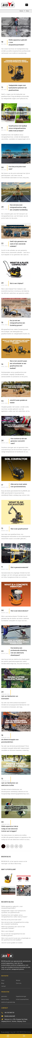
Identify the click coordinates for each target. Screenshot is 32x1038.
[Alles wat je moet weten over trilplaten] (8, 878)
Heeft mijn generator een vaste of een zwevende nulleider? (13, 927)
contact (3, 986)
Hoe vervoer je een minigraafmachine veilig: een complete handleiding (15, 923)
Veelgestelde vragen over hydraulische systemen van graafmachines (13, 911)
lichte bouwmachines (22, 999)
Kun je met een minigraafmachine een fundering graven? (13, 934)
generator (4, 997)
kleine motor (5, 999)
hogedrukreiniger (21, 997)
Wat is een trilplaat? (7, 931)
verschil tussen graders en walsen (12, 943)
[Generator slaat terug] (8, 890)
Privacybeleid (5, 1032)
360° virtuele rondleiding (27, 5)
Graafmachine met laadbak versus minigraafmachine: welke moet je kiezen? (14, 916)
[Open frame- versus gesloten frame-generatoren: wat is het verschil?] (24, 878)
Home (21, 11)
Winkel (18, 981)
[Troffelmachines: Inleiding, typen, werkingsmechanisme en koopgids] (24, 890)
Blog (27, 11)
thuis (2, 981)
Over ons (18, 983)
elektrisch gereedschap (8, 1002)
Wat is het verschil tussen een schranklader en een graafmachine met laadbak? (16, 939)
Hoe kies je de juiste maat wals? (11, 920)
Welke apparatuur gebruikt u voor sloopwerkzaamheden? (12, 907)
